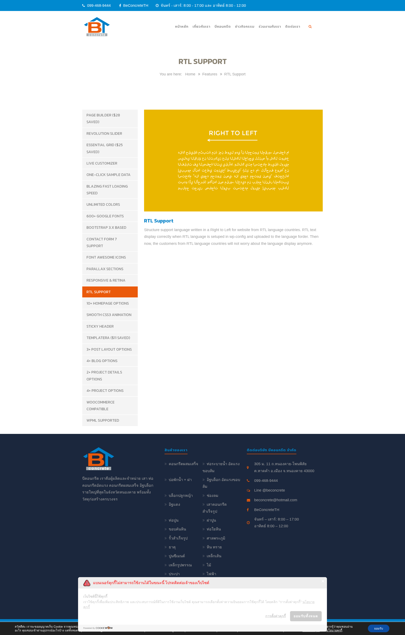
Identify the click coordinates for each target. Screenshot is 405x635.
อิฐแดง (174, 504)
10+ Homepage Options (107, 303)
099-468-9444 (99, 5)
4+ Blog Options (101, 361)
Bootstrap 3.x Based (106, 227)
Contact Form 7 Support (101, 242)
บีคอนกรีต (223, 26)
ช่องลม (212, 495)
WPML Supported (102, 420)
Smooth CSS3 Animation (108, 315)
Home (190, 74)
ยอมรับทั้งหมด (306, 616)
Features (209, 74)
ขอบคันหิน (177, 529)
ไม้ (209, 565)
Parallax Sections (104, 269)
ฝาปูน (211, 520)
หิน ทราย (214, 547)
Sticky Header (100, 326)
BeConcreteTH (135, 5)
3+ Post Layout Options (109, 349)
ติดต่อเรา (292, 26)
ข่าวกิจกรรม (244, 26)
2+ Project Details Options (104, 375)
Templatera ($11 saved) (108, 338)
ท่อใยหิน (214, 529)
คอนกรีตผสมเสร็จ (183, 464)
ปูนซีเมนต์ (177, 556)
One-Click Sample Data (108, 174)
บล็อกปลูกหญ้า (181, 495)
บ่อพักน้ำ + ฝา (180, 480)
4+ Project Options (105, 390)
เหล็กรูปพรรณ (180, 565)
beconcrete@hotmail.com (275, 500)
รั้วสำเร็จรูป (178, 538)
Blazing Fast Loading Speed (107, 189)
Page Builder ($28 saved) (103, 118)
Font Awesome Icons (106, 257)
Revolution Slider (104, 133)
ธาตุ (172, 547)
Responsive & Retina (106, 280)
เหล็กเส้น (214, 556)
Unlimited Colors (103, 204)
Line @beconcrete (269, 490)
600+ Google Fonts (105, 216)
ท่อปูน (173, 520)
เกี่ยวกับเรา (201, 26)
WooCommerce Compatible (100, 405)
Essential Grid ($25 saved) (104, 148)
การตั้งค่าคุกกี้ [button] (275, 616)
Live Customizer (101, 163)
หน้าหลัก (181, 26)
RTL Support (98, 292)
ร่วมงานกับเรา (270, 26)
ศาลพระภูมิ (216, 538)
